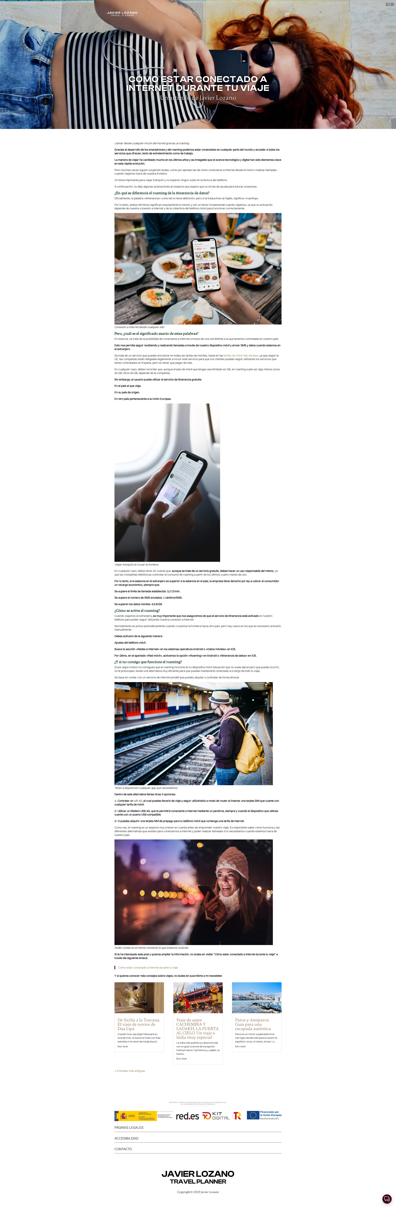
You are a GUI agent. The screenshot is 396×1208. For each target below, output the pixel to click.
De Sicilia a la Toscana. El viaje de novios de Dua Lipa (139, 1024)
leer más (123, 1046)
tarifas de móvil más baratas (241, 355)
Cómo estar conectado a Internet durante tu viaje (148, 967)
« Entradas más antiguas (129, 1071)
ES (392, 4)
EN (387, 4)
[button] (387, 1199)
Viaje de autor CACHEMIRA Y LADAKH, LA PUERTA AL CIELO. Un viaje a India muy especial (197, 1028)
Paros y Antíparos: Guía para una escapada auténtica (253, 1024)
